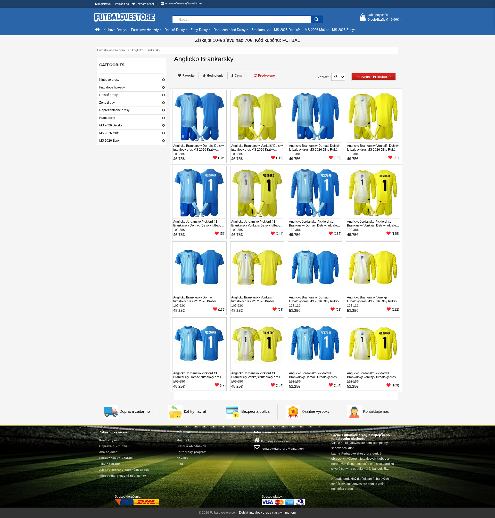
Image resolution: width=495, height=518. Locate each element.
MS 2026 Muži (109, 133)
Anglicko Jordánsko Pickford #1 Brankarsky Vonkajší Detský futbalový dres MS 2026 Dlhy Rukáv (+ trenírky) (373, 227)
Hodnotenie (215, 75)
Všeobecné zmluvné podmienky (122, 475)
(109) (395, 385)
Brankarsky (107, 118)
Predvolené (266, 75)
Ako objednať (109, 452)
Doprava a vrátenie (113, 446)
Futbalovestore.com (275, 441)
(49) (223, 385)
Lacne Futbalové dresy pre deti (354, 453)
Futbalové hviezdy (112, 87)
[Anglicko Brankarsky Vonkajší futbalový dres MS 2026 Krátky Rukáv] (257, 268)
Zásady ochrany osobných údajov (124, 469)
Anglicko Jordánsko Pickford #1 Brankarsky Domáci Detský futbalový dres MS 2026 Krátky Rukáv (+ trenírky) (198, 227)
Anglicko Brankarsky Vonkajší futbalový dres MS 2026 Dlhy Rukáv (372, 299)
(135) (337, 234)
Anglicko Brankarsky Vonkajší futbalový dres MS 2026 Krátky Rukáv (252, 301)
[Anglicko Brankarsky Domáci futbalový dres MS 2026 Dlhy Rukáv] (315, 268)
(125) (395, 234)
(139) (337, 158)
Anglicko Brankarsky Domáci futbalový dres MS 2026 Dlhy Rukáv (314, 299)
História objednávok (191, 446)
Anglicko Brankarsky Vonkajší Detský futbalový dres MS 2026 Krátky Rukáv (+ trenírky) (257, 149)
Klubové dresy (109, 80)
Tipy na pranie (110, 463)
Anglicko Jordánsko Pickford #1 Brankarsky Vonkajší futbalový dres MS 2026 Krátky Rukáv (255, 377)
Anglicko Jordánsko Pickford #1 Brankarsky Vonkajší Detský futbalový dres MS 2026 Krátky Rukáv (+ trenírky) (257, 227)
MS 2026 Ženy (109, 140)
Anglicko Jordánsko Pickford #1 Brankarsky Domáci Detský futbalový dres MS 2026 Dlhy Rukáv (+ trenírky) (314, 227)
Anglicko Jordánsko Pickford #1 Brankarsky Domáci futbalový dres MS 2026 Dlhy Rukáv (313, 377)
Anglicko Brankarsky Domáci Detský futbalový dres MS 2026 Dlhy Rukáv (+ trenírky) (314, 149)
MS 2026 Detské (110, 125)
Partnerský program (192, 452)
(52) (338, 309)
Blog (180, 463)
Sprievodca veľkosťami (116, 457)
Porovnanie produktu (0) (374, 77)
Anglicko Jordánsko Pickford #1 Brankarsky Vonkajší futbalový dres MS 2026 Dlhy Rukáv (371, 377)
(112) (395, 309)
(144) (279, 234)
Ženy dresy (107, 102)
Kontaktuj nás (109, 440)
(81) (396, 158)
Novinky (183, 457)
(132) (222, 309)
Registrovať (104, 3)
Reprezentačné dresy (114, 110)
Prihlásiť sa (122, 3)
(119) (279, 158)
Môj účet (183, 440)
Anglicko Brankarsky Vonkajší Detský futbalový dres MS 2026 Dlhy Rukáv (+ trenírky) (373, 149)
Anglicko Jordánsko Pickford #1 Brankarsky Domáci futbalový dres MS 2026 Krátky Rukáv (197, 377)
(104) (222, 158)
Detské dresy (108, 95)
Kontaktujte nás (376, 411)
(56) (223, 234)
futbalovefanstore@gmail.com (183, 3)
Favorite (189, 75)
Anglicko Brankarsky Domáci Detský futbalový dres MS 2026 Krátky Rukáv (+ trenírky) (198, 149)
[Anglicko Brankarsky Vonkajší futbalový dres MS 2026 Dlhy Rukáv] (373, 268)
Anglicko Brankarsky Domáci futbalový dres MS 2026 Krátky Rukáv (194, 301)
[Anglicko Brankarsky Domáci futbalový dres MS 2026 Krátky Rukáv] (199, 268)
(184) (279, 385)
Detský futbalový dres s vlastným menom (267, 512)
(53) (280, 309)
